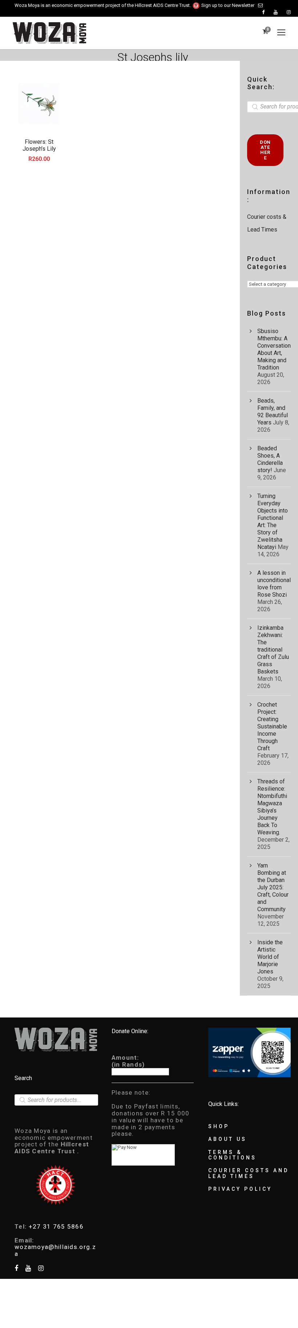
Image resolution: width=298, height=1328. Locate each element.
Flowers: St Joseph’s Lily (39, 145)
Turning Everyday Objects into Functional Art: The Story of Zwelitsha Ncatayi (272, 521)
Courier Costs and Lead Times (248, 1173)
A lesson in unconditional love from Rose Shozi (274, 583)
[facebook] (263, 12)
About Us (227, 1139)
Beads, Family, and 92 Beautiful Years (272, 411)
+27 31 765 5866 (56, 1226)
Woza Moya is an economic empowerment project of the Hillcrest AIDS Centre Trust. (103, 5)
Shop (218, 1126)
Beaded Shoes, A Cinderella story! (270, 459)
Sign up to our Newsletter (227, 5)
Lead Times (262, 229)
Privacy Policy (240, 1189)
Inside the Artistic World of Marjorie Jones (270, 957)
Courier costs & (267, 216)
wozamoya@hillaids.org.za (55, 1250)
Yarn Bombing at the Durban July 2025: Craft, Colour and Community (273, 887)
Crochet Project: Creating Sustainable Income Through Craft (272, 726)
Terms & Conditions (232, 1155)
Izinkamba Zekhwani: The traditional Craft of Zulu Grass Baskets (273, 649)
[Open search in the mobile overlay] (56, 1100)
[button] (39, 104)
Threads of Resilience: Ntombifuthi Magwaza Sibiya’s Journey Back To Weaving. (272, 807)
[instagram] (289, 12)
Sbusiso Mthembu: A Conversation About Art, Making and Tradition (274, 349)
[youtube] (276, 12)
